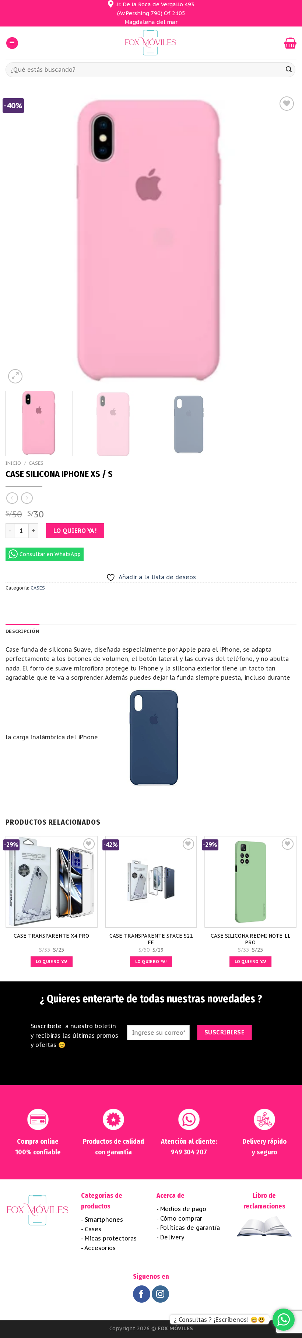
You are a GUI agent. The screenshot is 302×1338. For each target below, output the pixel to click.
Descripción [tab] (22, 631)
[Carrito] (290, 43)
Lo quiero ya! (74, 530)
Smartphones (104, 1219)
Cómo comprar (181, 1218)
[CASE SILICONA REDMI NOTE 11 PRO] (250, 881)
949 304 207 (189, 1152)
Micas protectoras (111, 1238)
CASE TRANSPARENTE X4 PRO (51, 935)
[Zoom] (15, 376)
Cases (93, 1229)
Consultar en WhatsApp (50, 554)
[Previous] (20, 240)
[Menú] (12, 43)
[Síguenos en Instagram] (160, 1294)
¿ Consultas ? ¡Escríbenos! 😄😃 (219, 1319)
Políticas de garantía (190, 1227)
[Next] (281, 240)
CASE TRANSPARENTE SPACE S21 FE (151, 939)
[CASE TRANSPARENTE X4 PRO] (51, 881)
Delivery (172, 1237)
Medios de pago (183, 1209)
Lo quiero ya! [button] (51, 961)
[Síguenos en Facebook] (141, 1294)
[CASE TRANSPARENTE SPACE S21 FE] (151, 881)
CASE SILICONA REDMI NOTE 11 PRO (250, 939)
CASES (36, 463)
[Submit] (288, 70)
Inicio (13, 463)
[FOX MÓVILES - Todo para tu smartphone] (151, 43)
